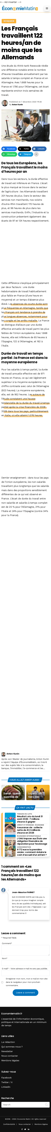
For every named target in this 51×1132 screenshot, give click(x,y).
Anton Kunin (13, 753)
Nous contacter (9, 1056)
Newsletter (7, 1051)
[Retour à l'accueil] (20, 8)
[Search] (46, 1104)
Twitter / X (7, 1082)
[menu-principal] (47, 8)
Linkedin (5, 1087)
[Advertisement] (25, 252)
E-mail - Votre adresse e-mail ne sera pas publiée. (24, 968)
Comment (7, 943)
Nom (4, 958)
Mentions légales (10, 1060)
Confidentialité (9, 1124)
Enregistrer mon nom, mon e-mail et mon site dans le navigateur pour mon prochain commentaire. (26, 982)
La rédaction (8, 1042)
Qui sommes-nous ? (12, 1046)
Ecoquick (9, 21)
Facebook (6, 1077)
